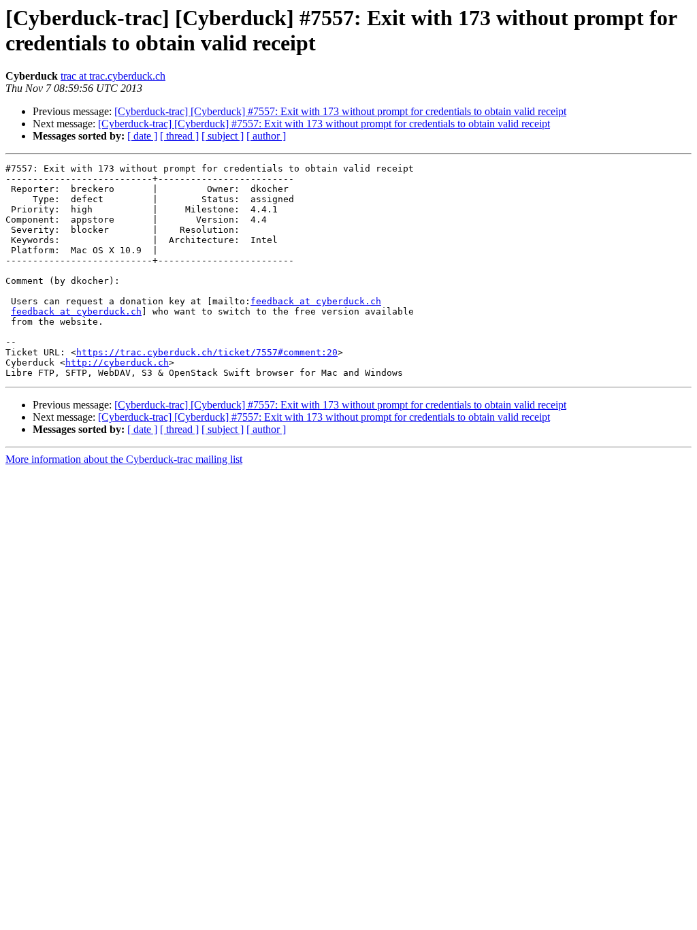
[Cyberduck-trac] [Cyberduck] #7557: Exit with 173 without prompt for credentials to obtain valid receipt (340, 111)
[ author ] (266, 136)
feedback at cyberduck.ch (315, 301)
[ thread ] (179, 136)
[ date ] (142, 136)
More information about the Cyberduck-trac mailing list (123, 459)
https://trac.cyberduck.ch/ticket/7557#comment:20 (207, 352)
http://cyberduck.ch (117, 362)
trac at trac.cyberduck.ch (113, 76)
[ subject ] (222, 136)
